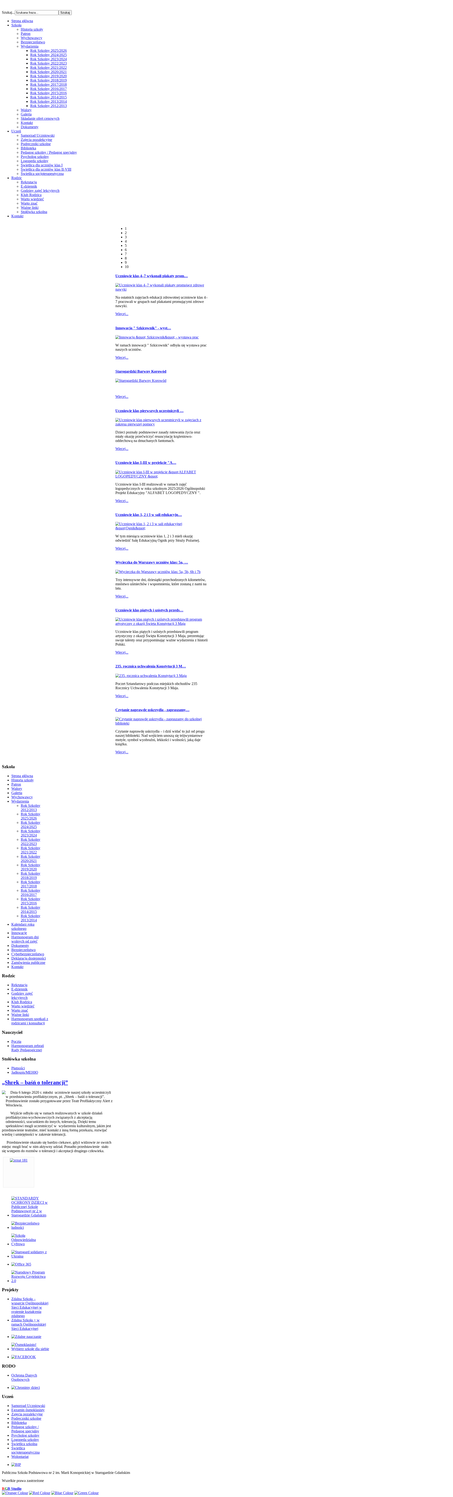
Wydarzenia (29, 46)
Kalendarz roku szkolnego (22, 926)
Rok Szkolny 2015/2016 (48, 93)
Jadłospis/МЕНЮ (24, 1072)
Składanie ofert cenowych (40, 118)
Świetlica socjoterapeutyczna (42, 174)
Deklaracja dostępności (28, 958)
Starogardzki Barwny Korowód (140, 371)
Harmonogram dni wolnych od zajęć (25, 939)
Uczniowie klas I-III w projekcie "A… (145, 463)
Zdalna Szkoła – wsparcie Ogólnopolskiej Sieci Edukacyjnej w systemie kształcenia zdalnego (29, 1307)
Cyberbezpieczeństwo (27, 954)
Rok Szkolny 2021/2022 (48, 68)
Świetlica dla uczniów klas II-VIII (46, 169)
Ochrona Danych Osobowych (24, 1377)
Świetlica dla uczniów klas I (42, 165)
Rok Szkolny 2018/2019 (48, 80)
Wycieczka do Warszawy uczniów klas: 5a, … (151, 562)
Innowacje (19, 933)
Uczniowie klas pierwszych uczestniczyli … (149, 411)
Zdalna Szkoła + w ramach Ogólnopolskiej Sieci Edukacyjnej (28, 1324)
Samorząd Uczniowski (38, 135)
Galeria (26, 114)
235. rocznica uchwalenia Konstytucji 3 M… (150, 666)
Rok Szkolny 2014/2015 (48, 97)
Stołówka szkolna (34, 212)
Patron (25, 34)
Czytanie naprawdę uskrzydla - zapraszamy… (152, 710)
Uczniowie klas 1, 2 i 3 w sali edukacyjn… (148, 515)
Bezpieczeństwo (33, 42)
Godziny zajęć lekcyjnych (40, 191)
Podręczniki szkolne (36, 144)
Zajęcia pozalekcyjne (36, 140)
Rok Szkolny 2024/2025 (48, 55)
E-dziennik (29, 186)
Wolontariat (20, 1457)
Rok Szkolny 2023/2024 (48, 59)
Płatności (18, 1068)
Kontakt (27, 123)
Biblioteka (28, 148)
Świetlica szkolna (24, 1444)
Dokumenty (29, 127)
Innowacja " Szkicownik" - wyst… (143, 328)
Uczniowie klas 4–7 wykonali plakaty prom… (151, 276)
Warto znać (29, 203)
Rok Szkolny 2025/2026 (48, 51)
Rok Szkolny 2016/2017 (48, 89)
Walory (26, 110)
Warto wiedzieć (32, 199)
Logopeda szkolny (34, 161)
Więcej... (121, 314)
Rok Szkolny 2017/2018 (48, 84)
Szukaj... (8, 12)
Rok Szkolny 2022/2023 (48, 63)
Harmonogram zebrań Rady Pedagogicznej (27, 1048)
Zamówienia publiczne (28, 963)
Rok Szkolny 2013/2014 (48, 101)
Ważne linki (29, 208)
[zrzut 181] (19, 1160)
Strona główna (22, 776)
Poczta (16, 1041)
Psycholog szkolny (35, 157)
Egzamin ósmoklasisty (28, 1410)
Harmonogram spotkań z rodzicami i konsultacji (29, 1021)
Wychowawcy (31, 38)
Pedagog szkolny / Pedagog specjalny (49, 152)
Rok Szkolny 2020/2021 (48, 72)
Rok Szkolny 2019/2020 (48, 76)
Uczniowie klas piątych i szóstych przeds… (149, 610)
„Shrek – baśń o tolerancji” (35, 1082)
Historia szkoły (32, 29)
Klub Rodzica (31, 195)
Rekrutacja (29, 182)
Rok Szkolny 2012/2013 (48, 106)
